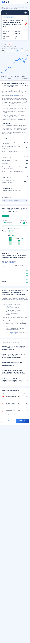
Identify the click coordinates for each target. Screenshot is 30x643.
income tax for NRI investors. (8, 262)
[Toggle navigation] (28, 2)
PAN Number (9, 306)
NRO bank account (13, 332)
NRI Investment (4, 6)
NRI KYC (12, 302)
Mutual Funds (13, 6)
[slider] (3, 226)
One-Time (12, 216)
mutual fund (14, 95)
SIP (8, 420)
